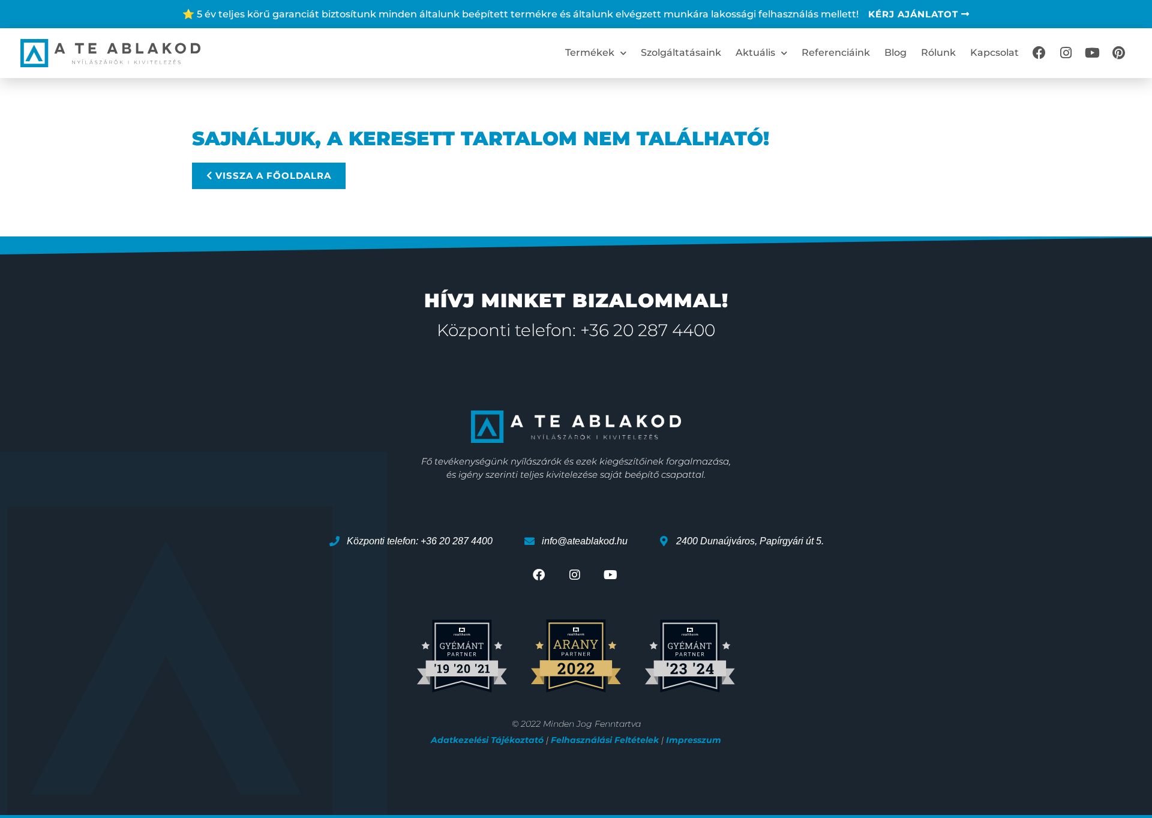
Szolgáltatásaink (681, 52)
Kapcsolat (994, 52)
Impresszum (693, 740)
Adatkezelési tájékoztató (487, 740)
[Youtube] (1092, 53)
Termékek (589, 52)
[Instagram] (1065, 53)
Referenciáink (836, 52)
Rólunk (938, 52)
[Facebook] (1039, 53)
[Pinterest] (1118, 53)
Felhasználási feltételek (605, 740)
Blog (895, 52)
